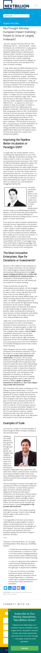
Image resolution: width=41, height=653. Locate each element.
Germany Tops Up (29, 405)
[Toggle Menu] (36, 5)
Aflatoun (6, 463)
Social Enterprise (27, 592)
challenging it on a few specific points (19, 49)
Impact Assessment (17, 592)
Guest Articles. (11, 23)
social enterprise (13, 124)
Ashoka (13, 44)
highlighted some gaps (22, 70)
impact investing (12, 594)
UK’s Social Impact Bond (12, 342)
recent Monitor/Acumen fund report (16, 161)
